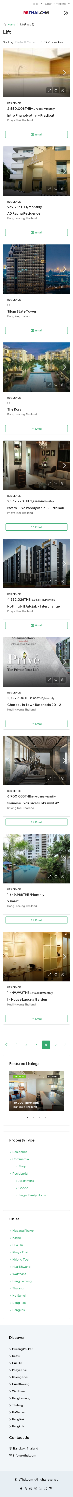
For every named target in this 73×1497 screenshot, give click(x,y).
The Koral (14, 409)
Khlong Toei (20, 1259)
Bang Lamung (22, 1281)
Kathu (16, 1238)
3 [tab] (42, 1119)
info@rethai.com (24, 1455)
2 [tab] (35, 1119)
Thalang (18, 1288)
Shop (22, 1166)
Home (11, 24)
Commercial (20, 1159)
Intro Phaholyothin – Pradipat (30, 115)
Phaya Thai (20, 1252)
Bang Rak (19, 1302)
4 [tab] (48, 1119)
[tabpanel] (36, 1091)
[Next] (65, 1045)
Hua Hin (17, 1245)
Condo (23, 1188)
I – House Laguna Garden (27, 999)
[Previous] (7, 1045)
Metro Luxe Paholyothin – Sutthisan (35, 508)
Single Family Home (32, 1195)
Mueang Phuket (23, 1230)
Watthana (19, 1274)
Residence (20, 1152)
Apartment (26, 1180)
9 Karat (13, 901)
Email (38, 134)
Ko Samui (19, 1295)
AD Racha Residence (23, 213)
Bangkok (18, 1310)
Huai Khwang (21, 1266)
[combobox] (29, 42)
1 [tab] (29, 1119)
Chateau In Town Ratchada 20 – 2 (34, 705)
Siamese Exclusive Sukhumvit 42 (33, 803)
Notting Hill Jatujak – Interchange (33, 606)
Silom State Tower (21, 311)
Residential (20, 1173)
